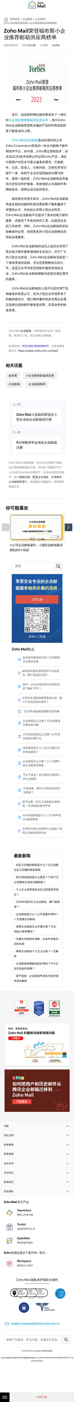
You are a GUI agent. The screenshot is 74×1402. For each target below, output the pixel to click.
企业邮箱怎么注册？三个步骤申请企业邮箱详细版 (41, 763)
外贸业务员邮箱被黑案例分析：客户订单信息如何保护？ (42, 699)
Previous (5, 527)
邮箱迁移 (24, 477)
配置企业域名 (41, 477)
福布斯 (13, 375)
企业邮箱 (27, 19)
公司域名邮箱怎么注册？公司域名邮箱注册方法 (41, 736)
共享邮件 (56, 477)
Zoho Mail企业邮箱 (25, 140)
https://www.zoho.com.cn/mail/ (38, 350)
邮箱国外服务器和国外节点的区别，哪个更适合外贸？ (41, 672)
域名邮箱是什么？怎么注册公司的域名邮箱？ (41, 749)
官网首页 (15, 19)
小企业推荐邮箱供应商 (40, 375)
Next (68, 527)
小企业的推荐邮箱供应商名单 (28, 120)
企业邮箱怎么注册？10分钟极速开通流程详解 (41, 722)
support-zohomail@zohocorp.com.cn (35, 1323)
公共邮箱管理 (17, 481)
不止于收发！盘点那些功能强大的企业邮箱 (41, 776)
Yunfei (56, 45)
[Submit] (65, 1340)
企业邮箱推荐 (37, 384)
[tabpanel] (37, 533)
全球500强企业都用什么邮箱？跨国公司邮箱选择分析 (42, 830)
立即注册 (37, 599)
